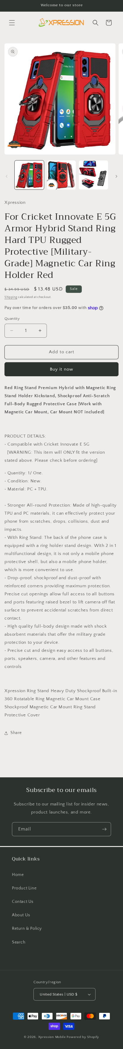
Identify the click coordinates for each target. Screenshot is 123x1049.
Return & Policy (27, 928)
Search (19, 942)
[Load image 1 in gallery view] (29, 175)
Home (18, 874)
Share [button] (16, 732)
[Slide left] (6, 176)
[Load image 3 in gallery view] (93, 175)
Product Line (24, 888)
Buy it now (61, 369)
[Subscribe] (104, 829)
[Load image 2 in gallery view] (61, 175)
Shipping (10, 297)
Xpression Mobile (52, 1037)
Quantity (12, 318)
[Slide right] (116, 176)
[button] (12, 22)
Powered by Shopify (83, 1037)
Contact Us (22, 901)
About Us (21, 915)
